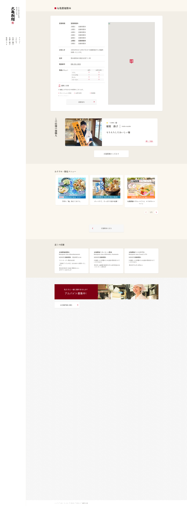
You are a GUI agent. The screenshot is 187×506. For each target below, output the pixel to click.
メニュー (19, 40)
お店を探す (13, 41)
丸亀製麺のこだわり (111, 154)
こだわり (16, 40)
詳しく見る (149, 141)
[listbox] (111, 132)
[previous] (146, 212)
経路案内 (81, 102)
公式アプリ (6, 41)
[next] (156, 212)
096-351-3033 (76, 64)
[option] (111, 132)
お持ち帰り (9, 41)
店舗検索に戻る (106, 228)
